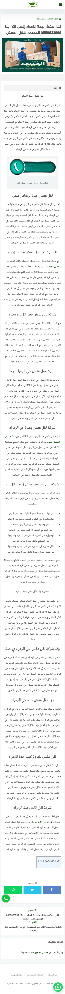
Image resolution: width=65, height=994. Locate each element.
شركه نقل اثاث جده (42, 822)
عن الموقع (52, 975)
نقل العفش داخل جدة (47, 19)
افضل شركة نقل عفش (49, 657)
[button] (58, 987)
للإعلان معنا (16, 975)
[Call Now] (6, 898)
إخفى (41, 861)
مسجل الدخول (41, 952)
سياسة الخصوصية (34, 975)
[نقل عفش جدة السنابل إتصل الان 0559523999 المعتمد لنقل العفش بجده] (60, 657)
